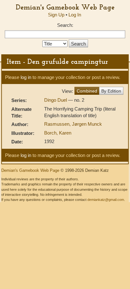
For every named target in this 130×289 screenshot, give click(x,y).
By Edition (111, 90)
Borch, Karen (57, 132)
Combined (87, 90)
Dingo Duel (56, 100)
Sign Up (56, 14)
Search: (65, 25)
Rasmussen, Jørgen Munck (73, 124)
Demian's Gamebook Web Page (65, 7)
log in (26, 77)
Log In (74, 14)
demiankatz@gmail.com (105, 200)
